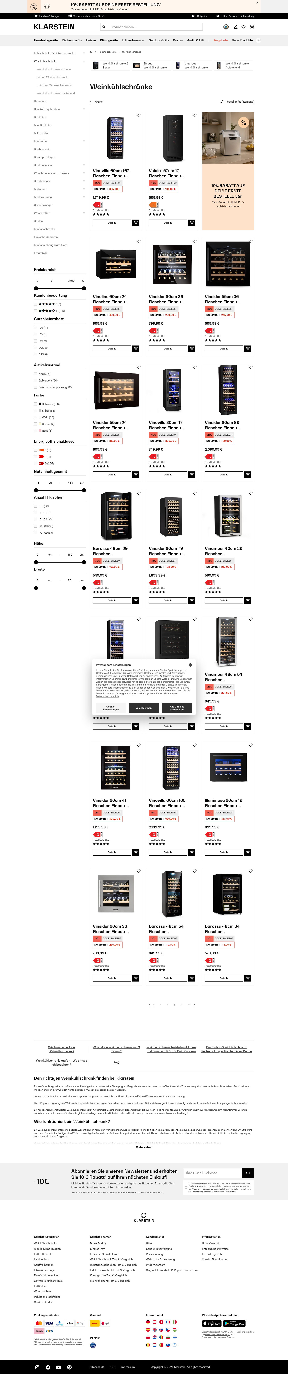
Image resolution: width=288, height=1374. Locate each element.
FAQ (116, 1062)
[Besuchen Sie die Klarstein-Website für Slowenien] (168, 1345)
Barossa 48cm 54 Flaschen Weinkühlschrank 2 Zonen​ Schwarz (167, 929)
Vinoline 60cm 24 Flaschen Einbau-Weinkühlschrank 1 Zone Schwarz (111, 299)
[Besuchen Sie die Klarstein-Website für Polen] (148, 1337)
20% (43, 347)
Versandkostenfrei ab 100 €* (88, 15)
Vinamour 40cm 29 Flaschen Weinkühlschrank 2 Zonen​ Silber (223, 551)
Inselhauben (41, 1259)
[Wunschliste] (244, 27)
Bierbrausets (42, 149)
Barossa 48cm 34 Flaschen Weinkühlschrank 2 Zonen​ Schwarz (223, 929)
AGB (112, 1367)
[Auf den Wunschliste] (138, 115)
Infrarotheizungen (45, 1270)
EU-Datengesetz (212, 1254)
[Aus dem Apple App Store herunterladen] (212, 1323)
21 (189, 1005)
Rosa (46, 430)
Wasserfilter (42, 213)
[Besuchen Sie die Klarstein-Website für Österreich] (155, 1322)
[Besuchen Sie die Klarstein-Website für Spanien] (148, 1330)
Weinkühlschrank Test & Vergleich (111, 1259)
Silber (48, 410)
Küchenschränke (44, 229)
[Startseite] (94, 51)
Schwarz (50, 403)
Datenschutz (96, 1367)
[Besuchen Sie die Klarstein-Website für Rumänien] (161, 1337)
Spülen (38, 221)
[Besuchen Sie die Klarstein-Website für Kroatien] (155, 1337)
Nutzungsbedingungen (212, 1337)
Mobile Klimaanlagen (47, 1248)
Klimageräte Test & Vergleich (108, 1275)
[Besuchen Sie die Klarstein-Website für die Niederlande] (155, 1345)
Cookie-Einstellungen (215, 1259)
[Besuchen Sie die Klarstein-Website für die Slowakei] (161, 1330)
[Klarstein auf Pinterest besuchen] (69, 1367)
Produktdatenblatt (101, 210)
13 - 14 (44, 512)
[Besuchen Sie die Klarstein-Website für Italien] (175, 1322)
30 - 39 (46, 526)
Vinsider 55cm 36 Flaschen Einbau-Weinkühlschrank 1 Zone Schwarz (223, 299)
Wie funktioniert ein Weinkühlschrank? (61, 1049)
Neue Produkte (242, 40)
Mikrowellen (41, 133)
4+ (60, 310)
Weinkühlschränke (45, 61)
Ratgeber (202, 15)
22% (43, 354)
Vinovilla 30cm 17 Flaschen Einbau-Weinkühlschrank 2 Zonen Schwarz (167, 425)
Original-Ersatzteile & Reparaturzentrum (172, 1270)
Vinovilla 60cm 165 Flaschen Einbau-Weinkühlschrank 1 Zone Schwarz (167, 803)
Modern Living (43, 197)
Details (112, 222)
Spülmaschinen (43, 165)
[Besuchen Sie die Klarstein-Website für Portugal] (161, 1345)
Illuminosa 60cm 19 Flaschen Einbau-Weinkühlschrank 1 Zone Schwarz (223, 803)
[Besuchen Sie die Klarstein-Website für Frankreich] (168, 1322)
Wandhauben (42, 1291)
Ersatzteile (41, 253)
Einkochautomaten (46, 237)
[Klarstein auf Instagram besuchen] (37, 1367)
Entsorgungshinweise (215, 1248)
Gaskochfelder (43, 1302)
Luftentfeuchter (44, 1254)
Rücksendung (154, 1254)
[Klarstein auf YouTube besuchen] (58, 1367)
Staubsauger (42, 181)
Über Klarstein (211, 1243)
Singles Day (97, 1248)
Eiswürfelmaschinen (46, 1275)
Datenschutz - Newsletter (224, 1192)
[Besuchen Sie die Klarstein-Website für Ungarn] (175, 1330)
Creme (47, 423)
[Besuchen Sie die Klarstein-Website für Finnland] (175, 1337)
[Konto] (236, 27)
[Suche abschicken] (103, 27)
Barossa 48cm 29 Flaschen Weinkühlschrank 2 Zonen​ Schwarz (111, 551)
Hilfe (149, 1243)
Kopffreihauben (44, 1264)
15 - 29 (46, 519)
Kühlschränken (114, 1129)
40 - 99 (46, 532)
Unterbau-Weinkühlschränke (54, 85)
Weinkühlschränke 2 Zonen (54, 69)
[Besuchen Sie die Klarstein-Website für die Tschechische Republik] (168, 1330)
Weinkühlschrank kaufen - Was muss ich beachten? (61, 1062)
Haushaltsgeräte (107, 51)
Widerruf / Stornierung (160, 1259)
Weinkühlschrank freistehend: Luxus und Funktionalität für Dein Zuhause (171, 1049)
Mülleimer (40, 189)
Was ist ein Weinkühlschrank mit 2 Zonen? (116, 1049)
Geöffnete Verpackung (55, 387)
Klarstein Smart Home (104, 1254)
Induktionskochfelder (47, 1296)
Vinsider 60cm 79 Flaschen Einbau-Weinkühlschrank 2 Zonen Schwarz (167, 551)
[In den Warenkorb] (135, 223)
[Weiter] (258, 40)
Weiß (47, 417)
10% (43, 327)
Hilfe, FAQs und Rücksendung (238, 15)
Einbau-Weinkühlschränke (53, 77)
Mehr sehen (144, 1147)
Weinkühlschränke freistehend (56, 93)
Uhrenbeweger (43, 205)
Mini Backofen (43, 125)
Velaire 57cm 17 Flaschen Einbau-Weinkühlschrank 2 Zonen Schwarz (167, 173)
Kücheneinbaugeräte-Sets (50, 245)
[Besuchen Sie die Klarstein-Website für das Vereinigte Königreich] (155, 1330)
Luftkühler (40, 1286)
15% (42, 334)
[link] (116, 138)
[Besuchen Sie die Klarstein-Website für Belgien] (148, 1345)
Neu (44, 373)
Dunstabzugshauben (47, 109)
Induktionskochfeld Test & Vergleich (112, 1270)
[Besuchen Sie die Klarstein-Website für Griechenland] (175, 1345)
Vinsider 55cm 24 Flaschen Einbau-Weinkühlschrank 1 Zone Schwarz (111, 425)
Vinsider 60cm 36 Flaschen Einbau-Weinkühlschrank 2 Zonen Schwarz (167, 299)
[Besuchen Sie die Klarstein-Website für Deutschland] (148, 1322)
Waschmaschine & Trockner (51, 173)
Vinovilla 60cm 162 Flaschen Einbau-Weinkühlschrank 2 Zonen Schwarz (111, 173)
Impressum (128, 1367)
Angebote (221, 40)
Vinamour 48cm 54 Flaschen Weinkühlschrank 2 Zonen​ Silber (223, 677)
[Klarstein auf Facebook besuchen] (48, 1367)
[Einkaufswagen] (252, 27)
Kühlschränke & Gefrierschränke (54, 53)
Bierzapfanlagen (44, 157)
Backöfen (40, 117)
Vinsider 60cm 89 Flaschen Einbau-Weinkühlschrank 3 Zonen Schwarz (223, 425)
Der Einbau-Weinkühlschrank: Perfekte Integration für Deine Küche (226, 1049)
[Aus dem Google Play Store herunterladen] (234, 1323)
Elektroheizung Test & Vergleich (110, 1280)
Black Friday (98, 1243)
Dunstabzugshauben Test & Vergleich (113, 1264)
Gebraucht (48, 380)
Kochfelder (41, 141)
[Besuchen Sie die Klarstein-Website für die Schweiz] (161, 1322)
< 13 (44, 506)
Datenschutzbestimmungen (217, 1334)
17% (43, 341)
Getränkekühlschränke (48, 1280)
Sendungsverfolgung (159, 1248)
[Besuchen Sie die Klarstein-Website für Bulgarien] (168, 1337)
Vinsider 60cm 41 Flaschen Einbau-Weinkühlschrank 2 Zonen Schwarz (111, 803)
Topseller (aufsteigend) (240, 101)
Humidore (40, 101)
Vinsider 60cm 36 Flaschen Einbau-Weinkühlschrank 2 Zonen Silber (111, 929)
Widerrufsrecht (155, 1264)
